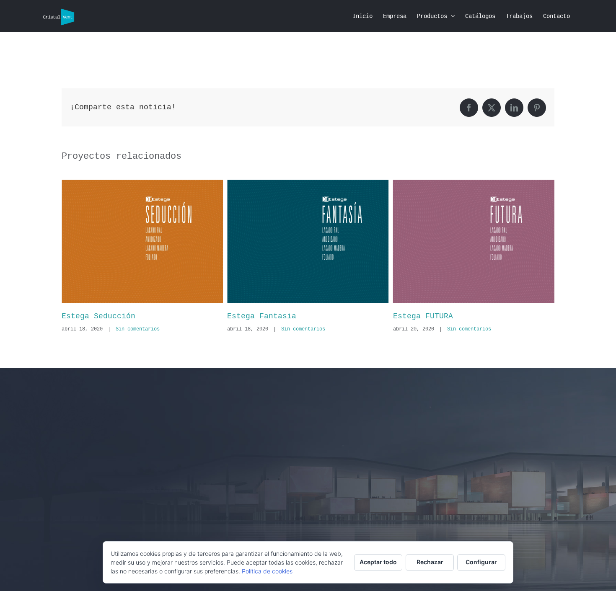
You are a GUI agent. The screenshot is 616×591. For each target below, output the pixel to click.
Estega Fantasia (100, 316)
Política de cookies (267, 571)
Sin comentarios (142, 329)
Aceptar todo (378, 561)
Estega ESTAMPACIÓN (438, 316)
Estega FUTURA (261, 316)
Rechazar (430, 561)
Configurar (481, 561)
